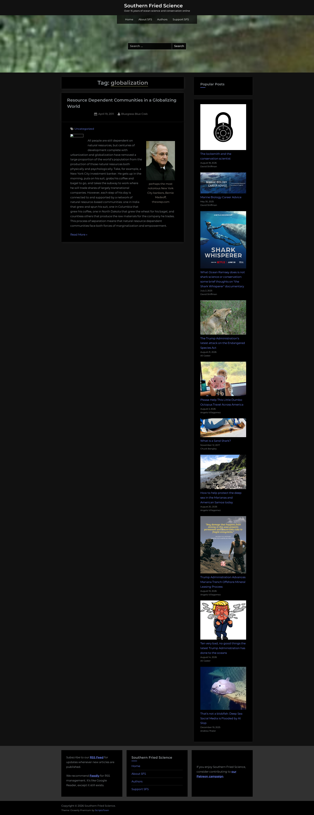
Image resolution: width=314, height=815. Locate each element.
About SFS (145, 19)
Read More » (78, 235)
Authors (162, 19)
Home (129, 19)
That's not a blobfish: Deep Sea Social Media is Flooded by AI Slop (221, 718)
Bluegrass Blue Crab (134, 113)
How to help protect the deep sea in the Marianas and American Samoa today (221, 497)
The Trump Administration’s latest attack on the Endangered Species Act (222, 343)
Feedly (94, 775)
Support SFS (181, 19)
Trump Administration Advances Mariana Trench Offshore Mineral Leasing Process (222, 582)
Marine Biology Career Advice (220, 197)
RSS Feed (97, 757)
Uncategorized (84, 128)
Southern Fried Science (153, 6)
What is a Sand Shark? (215, 440)
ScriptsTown (102, 810)
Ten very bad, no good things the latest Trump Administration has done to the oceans (223, 648)
